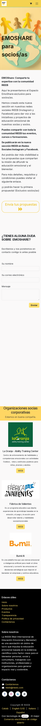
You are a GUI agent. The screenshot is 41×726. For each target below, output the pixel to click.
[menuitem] (5, 708)
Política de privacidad (13, 618)
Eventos (6, 612)
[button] (34, 305)
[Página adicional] (24, 694)
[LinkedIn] (17, 694)
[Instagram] (11, 694)
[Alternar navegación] (36, 3)
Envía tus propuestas (21, 204)
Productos (7, 609)
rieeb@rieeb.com (14, 687)
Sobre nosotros (10, 605)
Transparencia (9, 615)
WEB (20, 470)
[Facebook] (4, 694)
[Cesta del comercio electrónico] (30, 3)
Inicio (4, 602)
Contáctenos (8, 622)
